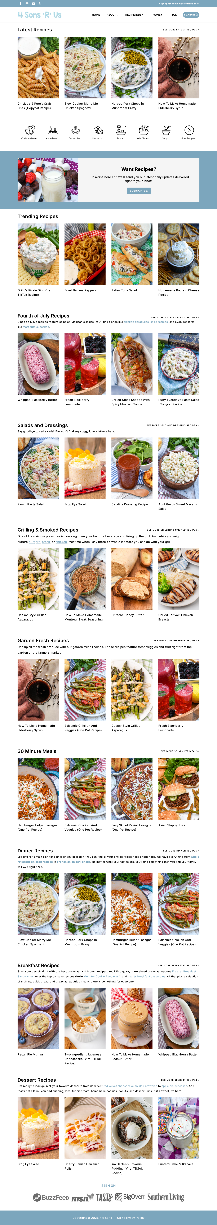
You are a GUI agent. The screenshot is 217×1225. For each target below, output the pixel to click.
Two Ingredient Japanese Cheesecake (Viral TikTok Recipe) (83, 1059)
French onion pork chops (73, 861)
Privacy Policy (134, 1218)
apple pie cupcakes (174, 1086)
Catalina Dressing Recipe (129, 504)
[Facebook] (20, 4)
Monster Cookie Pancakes (101, 976)
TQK (175, 14)
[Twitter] (40, 4)
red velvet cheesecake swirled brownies (130, 1086)
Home (96, 14)
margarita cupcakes (36, 326)
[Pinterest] (33, 4)
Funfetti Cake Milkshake (175, 1164)
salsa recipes (159, 321)
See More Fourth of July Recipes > (175, 317)
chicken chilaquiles (136, 321)
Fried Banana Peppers (81, 290)
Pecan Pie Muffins (31, 1054)
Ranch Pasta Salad (31, 504)
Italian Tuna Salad (124, 290)
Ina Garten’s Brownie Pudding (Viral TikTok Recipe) (127, 1168)
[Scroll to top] (210, 1213)
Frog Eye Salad (75, 504)
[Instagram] (27, 4)
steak (46, 542)
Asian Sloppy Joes (171, 825)
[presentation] (38, 67)
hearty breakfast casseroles (146, 976)
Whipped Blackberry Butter (37, 400)
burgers (34, 542)
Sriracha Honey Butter (127, 615)
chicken (61, 542)
